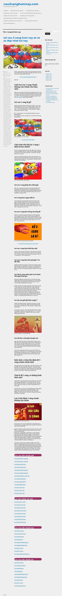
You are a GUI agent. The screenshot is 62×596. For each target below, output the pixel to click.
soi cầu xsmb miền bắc (8, 23)
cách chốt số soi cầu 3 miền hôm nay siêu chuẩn (15, 18)
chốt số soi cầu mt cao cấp (32, 10)
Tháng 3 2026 (49, 77)
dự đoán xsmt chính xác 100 (10, 15)
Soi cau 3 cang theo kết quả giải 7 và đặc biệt (7, 136)
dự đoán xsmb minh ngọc (31, 20)
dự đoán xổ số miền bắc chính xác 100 (12, 20)
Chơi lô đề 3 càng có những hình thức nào (7, 114)
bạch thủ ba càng (6, 97)
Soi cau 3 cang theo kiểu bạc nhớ (7, 138)
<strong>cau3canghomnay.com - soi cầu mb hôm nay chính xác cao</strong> (4, 595)
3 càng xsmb (5, 87)
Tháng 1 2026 (48, 80)
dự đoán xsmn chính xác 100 (10, 13)
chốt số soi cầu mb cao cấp (16, 10)
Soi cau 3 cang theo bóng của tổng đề (7, 133)
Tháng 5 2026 (49, 75)
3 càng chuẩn (7, 78)
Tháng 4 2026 (49, 76)
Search (48, 33)
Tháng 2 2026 (49, 78)
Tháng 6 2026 (49, 73)
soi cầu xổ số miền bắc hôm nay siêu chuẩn (30, 13)
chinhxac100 (5, 113)
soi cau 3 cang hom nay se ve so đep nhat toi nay (21, 39)
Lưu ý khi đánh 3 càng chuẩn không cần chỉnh (7, 120)
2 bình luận (5, 146)
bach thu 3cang (6, 96)
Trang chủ (5, 10)
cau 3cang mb (6, 111)
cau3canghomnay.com (20, 4)
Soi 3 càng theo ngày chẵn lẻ (7, 123)
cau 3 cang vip (8, 110)
